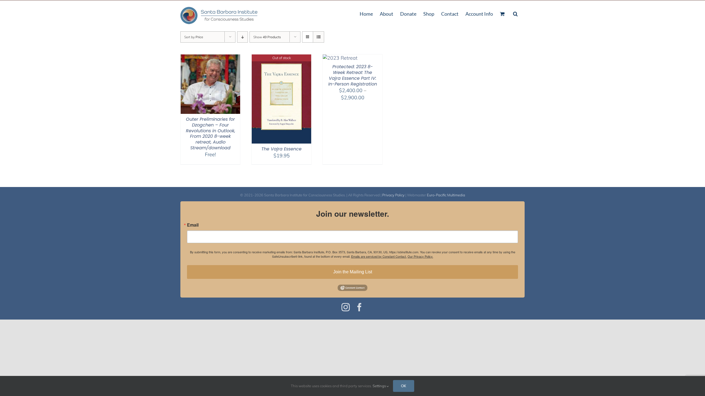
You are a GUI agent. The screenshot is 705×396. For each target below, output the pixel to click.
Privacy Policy (393, 195)
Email (193, 225)
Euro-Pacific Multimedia (446, 195)
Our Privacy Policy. (420, 256)
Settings (380, 386)
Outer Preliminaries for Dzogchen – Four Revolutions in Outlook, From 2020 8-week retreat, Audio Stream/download (210, 133)
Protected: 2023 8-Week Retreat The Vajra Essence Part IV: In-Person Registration (352, 75)
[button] (515, 13)
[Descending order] (242, 37)
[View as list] (318, 37)
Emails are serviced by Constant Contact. (379, 256)
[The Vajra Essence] (281, 58)
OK (403, 386)
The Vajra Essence (281, 149)
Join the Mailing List (352, 272)
